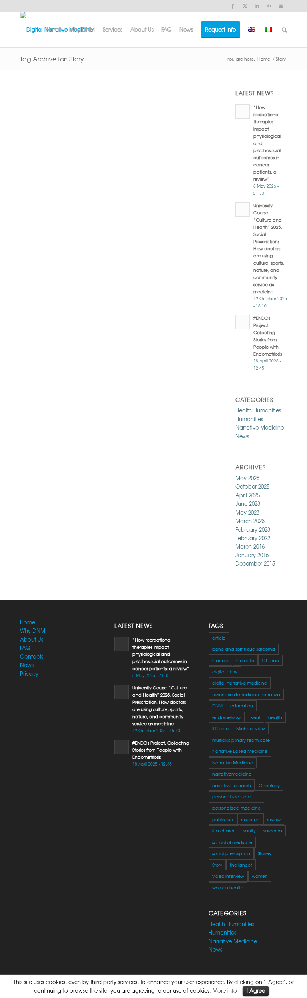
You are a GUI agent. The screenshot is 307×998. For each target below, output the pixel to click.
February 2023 (252, 529)
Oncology (269, 785)
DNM (217, 705)
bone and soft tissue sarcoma (243, 649)
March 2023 (250, 521)
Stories (264, 853)
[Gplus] (269, 6)
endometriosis (226, 717)
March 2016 (250, 546)
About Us (31, 639)
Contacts (31, 656)
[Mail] (281, 6)
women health (227, 887)
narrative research (231, 785)
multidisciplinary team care (241, 740)
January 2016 (252, 555)
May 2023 (247, 512)
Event (255, 717)
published (222, 819)
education (241, 705)
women (260, 876)
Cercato (245, 660)
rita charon (224, 830)
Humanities (249, 419)
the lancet (241, 864)
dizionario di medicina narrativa (246, 694)
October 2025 (252, 486)
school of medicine (232, 842)
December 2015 (255, 563)
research (250, 819)
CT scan (270, 660)
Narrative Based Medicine (239, 751)
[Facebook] (233, 6)
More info (225, 990)
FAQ (25, 647)
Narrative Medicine (259, 427)
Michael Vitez (250, 728)
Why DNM (32, 630)
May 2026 (247, 478)
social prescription (231, 853)
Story (217, 864)
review (274, 819)
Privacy (29, 673)
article (218, 637)
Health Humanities (258, 410)
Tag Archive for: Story (52, 58)
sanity (249, 830)
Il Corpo (220, 728)
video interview (228, 876)
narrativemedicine (231, 773)
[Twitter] (245, 6)
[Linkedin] (257, 6)
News (242, 436)
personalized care (231, 796)
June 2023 (247, 503)
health (275, 717)
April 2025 (247, 495)
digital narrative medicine (239, 682)
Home (263, 59)
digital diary (224, 671)
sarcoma (272, 830)
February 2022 (252, 538)
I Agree (256, 990)
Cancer (220, 660)
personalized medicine (236, 807)
